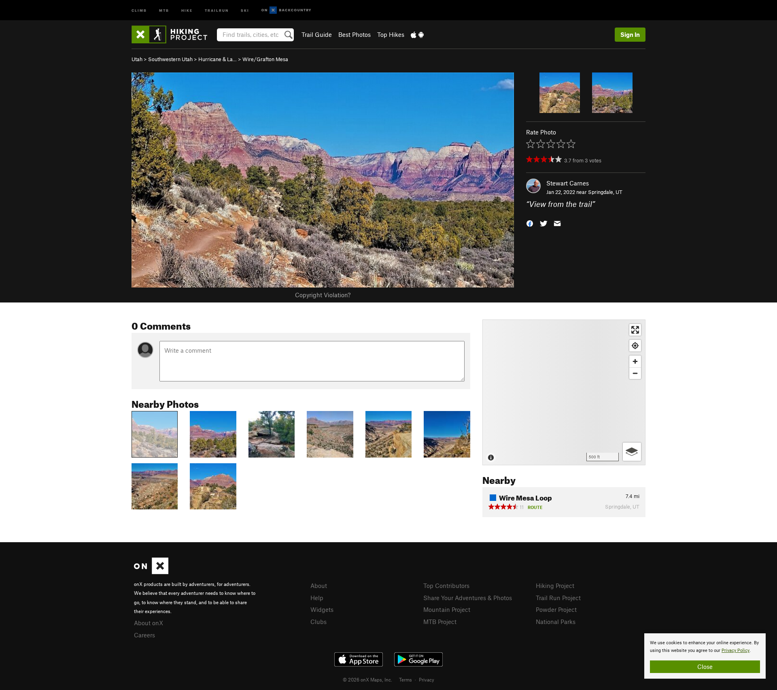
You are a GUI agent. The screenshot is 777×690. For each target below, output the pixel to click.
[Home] (173, 34)
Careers (144, 635)
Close (705, 666)
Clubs (318, 621)
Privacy (426, 679)
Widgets (321, 609)
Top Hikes (390, 34)
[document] (705, 656)
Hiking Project (555, 585)
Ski (245, 10)
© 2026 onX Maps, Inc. (367, 679)
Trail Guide (316, 34)
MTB (164, 10)
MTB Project (439, 621)
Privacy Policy (735, 650)
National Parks (555, 621)
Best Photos (354, 34)
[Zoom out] (635, 373)
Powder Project (556, 609)
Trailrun (217, 10)
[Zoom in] (635, 361)
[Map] (564, 392)
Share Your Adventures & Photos (467, 597)
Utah (137, 59)
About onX (148, 622)
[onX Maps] (151, 571)
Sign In (630, 34)
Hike (187, 10)
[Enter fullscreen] (635, 330)
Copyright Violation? (322, 294)
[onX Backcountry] (286, 10)
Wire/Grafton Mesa (265, 59)
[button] (529, 223)
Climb (139, 10)
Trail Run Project (558, 597)
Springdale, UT (605, 192)
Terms (405, 679)
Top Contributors (446, 585)
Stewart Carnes (567, 183)
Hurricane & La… (217, 59)
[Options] (632, 452)
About (318, 585)
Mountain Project (446, 609)
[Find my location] (635, 345)
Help (316, 597)
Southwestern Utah (170, 59)
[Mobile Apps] (417, 34)
